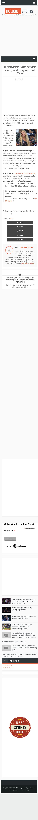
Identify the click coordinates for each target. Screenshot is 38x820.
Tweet (21, 222)
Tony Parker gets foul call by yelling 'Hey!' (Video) (22, 609)
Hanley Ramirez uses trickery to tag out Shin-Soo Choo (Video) (20, 286)
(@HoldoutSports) (27, 264)
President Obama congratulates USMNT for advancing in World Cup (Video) (24, 648)
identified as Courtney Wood (25, 173)
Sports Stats (7, 665)
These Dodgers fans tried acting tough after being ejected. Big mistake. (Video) (20, 279)
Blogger (27, 790)
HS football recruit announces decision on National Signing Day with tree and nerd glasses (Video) (24, 635)
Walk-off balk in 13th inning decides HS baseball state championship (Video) (22, 627)
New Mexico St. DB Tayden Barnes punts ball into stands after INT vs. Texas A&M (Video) (24, 601)
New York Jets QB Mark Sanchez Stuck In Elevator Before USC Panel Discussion (19, 655)
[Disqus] (20, 488)
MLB (12, 218)
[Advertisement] (19, 36)
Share (21, 226)
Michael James (27, 247)
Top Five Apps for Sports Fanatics (14, 641)
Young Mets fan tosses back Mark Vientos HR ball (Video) (24, 617)
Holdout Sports (20, 788)
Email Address (9, 531)
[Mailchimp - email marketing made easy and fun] (16, 546)
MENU (4, 2)
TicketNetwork (8, 668)
